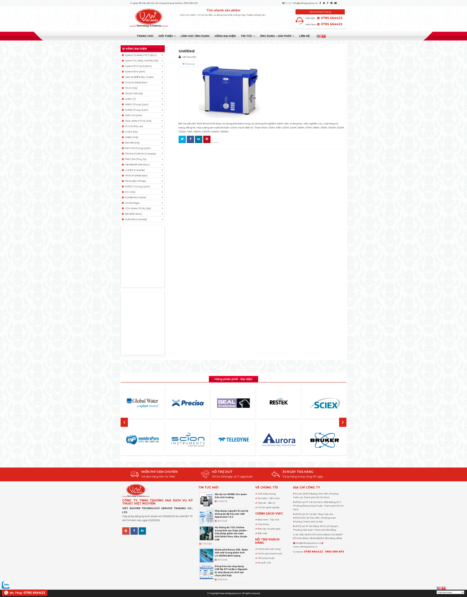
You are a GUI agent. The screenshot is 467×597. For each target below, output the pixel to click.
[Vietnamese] (323, 36)
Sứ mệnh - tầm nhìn (269, 498)
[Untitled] (229, 89)
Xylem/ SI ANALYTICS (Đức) (140, 55)
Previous (189, 63)
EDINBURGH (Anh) (135, 197)
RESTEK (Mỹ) (132, 142)
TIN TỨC (247, 36)
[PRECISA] (150, 403)
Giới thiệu (166, 36)
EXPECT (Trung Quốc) (137, 186)
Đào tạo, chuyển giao (269, 528)
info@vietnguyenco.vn (305, 3)
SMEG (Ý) (130, 98)
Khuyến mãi (264, 562)
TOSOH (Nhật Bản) (135, 82)
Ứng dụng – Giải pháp (276, 36)
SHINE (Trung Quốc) (136, 109)
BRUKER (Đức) (133, 213)
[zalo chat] (5, 584)
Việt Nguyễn (189, 57)
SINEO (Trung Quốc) (136, 104)
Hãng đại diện (225, 36)
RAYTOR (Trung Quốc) (137, 148)
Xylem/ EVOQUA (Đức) (138, 66)
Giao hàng (263, 524)
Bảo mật (262, 533)
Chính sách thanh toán (270, 553)
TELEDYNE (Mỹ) (133, 93)
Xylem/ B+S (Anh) (134, 71)
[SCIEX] (286, 403)
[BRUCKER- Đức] (286, 440)
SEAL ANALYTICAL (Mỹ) (137, 120)
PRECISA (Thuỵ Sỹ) (135, 159)
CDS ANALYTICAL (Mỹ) (137, 208)
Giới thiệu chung (267, 493)
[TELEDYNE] (195, 439)
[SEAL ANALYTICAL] (195, 403)
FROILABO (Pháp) (135, 180)
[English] (319, 36)
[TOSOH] (332, 403)
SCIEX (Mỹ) (131, 131)
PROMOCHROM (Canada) (140, 153)
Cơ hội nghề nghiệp (268, 507)
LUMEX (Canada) (134, 170)
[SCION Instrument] (150, 439)
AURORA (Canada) (135, 219)
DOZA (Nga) (131, 202)
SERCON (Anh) (133, 115)
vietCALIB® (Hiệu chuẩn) (139, 77)
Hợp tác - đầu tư (266, 502)
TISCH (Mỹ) (131, 87)
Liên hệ (304, 36)
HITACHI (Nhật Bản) (135, 175)
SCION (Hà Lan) (133, 126)
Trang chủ (145, 36)
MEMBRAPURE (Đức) (137, 164)
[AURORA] (241, 439)
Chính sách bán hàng (269, 549)
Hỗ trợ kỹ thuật (266, 558)
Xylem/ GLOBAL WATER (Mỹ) (141, 60)
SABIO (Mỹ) (131, 137)
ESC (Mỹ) (129, 191)
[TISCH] (332, 439)
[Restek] (241, 403)
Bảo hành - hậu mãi (268, 519)
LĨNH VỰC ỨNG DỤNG (195, 36)
